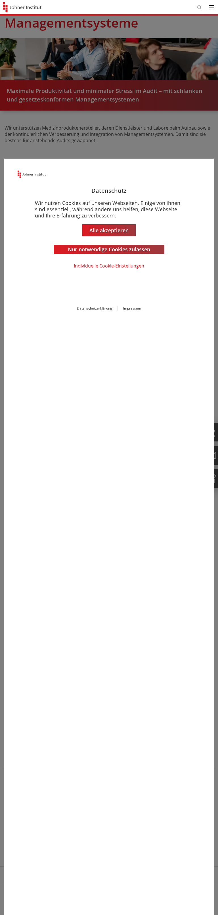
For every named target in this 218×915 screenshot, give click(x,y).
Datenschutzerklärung (94, 308)
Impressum (132, 308)
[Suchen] (199, 7)
